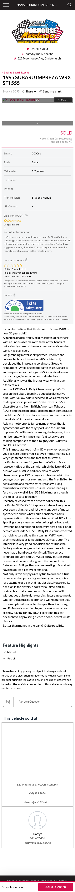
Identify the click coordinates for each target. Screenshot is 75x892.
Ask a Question (55, 887)
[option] (37, 827)
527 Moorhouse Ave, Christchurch (39, 58)
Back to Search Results (16, 72)
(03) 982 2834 (39, 49)
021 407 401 (37, 838)
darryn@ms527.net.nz (39, 54)
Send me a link (52, 91)
